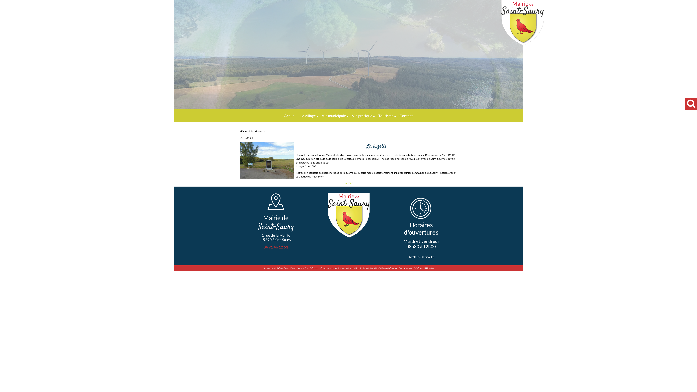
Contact (406, 115)
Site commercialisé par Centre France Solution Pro (285, 268)
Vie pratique (362, 115)
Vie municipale (334, 115)
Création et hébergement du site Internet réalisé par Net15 (335, 268)
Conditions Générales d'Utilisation (419, 268)
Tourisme (386, 115)
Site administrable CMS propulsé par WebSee (382, 268)
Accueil (290, 115)
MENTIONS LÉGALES (421, 257)
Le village (308, 115)
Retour (348, 182)
